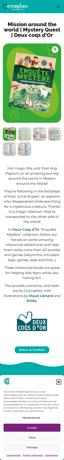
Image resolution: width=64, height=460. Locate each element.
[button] (58, 382)
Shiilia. (32, 301)
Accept (32, 427)
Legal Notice (51, 455)
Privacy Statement (33, 455)
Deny (32, 437)
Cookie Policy (13, 455)
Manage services (31, 417)
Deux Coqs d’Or (25, 230)
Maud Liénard (41, 296)
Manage (32, 447)
